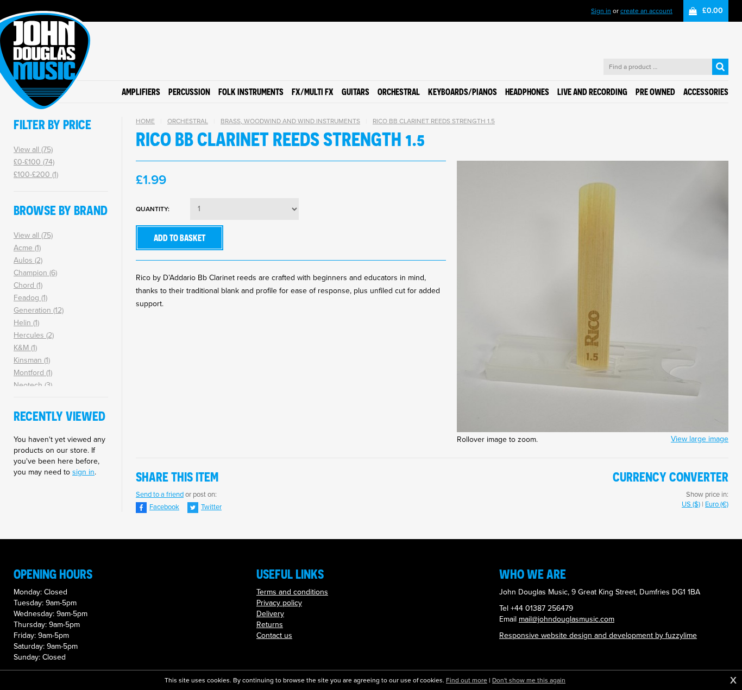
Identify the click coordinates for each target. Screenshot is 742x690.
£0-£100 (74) (34, 162)
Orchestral (187, 121)
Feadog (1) (30, 297)
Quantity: (152, 209)
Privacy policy (279, 603)
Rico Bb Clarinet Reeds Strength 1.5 (434, 121)
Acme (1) (27, 248)
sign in (83, 472)
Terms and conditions (292, 592)
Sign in (601, 11)
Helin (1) (26, 322)
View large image (699, 439)
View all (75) (33, 149)
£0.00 (712, 10)
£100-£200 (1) (36, 174)
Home (145, 121)
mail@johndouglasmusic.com (566, 619)
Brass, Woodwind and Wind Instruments (290, 121)
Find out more (466, 680)
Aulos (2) (28, 260)
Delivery (270, 613)
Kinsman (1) (32, 360)
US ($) (691, 504)
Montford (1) (33, 372)
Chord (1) (28, 285)
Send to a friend (160, 494)
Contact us (274, 635)
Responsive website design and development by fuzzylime (598, 635)
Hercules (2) (34, 335)
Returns (269, 624)
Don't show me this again (528, 680)
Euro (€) (716, 504)
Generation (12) (39, 310)
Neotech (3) (33, 385)
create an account (646, 11)
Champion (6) (35, 272)
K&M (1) (25, 347)
